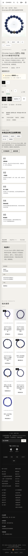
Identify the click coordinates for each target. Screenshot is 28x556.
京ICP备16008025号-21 (7, 549)
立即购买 (9, 99)
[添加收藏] (24, 99)
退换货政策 (15, 151)
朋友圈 (13, 42)
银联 (12, 552)
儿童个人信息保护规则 (7, 478)
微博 (18, 42)
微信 (8, 42)
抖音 (17, 457)
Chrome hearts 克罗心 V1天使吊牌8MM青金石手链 (7, 329)
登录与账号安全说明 (6, 486)
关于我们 (4, 492)
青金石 (15, 8)
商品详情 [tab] (4, 239)
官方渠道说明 (6, 151)
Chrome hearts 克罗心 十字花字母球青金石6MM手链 (20, 329)
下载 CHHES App (14, 446)
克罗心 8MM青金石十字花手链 (20, 356)
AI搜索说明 (17, 504)
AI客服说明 (17, 500)
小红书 (23, 457)
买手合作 (4, 497)
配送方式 (17, 474)
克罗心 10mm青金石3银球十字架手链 (8, 386)
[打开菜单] (3, 2)
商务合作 (4, 500)
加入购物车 (4, 99)
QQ (22, 42)
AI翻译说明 (17, 497)
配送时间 (17, 483)
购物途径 (17, 486)
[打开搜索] (17, 2)
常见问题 (17, 481)
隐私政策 (4, 474)
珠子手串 (10, 8)
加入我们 (4, 504)
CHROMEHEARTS (6, 49)
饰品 (6, 8)
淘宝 (12, 457)
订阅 (24, 440)
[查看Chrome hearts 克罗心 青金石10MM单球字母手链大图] (14, 24)
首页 (3, 8)
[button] (4, 82)
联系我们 (4, 495)
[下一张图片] (23, 25)
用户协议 (4, 471)
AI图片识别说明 (18, 507)
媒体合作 (4, 502)
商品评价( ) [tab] (13, 239)
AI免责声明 (17, 492)
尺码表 (4, 86)
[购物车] (25, 2)
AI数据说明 (17, 502)
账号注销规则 (5, 481)
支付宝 (21, 552)
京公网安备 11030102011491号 (19, 549)
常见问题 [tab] (22, 239)
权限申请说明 (5, 483)
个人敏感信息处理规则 (7, 476)
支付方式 (17, 478)
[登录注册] (14, 2)
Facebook (8, 45)
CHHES (8, 2)
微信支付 (16, 552)
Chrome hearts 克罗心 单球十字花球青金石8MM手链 (20, 387)
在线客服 (5, 457)
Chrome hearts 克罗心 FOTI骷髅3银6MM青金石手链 (7, 358)
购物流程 (17, 471)
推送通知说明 (18, 495)
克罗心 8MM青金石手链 (8, 414)
